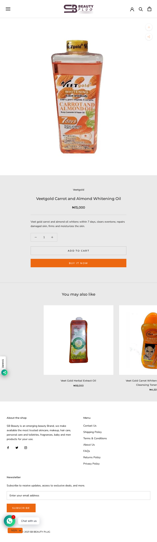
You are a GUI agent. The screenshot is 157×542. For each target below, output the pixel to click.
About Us (89, 445)
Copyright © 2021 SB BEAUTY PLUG (30, 531)
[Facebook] (8, 447)
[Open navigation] (8, 9)
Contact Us (89, 426)
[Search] (141, 9)
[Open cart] (149, 9)
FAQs (86, 451)
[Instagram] (25, 447)
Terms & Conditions (95, 438)
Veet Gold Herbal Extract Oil (78, 380)
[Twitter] (17, 447)
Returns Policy (92, 457)
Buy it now (78, 263)
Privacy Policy (91, 464)
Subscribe (21, 508)
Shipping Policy (92, 432)
